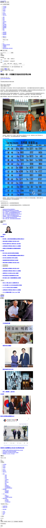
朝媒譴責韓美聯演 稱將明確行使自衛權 (10, 260)
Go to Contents (3, 0)
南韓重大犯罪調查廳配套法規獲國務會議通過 (12, 248)
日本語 (4, 467)
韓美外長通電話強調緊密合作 (7, 416)
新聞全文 (13, 58)
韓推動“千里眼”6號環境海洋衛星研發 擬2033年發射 (13, 450)
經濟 (3, 19)
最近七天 (15, 63)
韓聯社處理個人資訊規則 (8, 48)
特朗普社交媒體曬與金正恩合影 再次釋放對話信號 (12, 447)
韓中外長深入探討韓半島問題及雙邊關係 (11, 253)
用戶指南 (7, 500)
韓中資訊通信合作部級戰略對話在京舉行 (11, 275)
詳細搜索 (2, 55)
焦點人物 (4, 25)
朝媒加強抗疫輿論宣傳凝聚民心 (9, 209)
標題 (8, 58)
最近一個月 (10, 63)
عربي (4, 468)
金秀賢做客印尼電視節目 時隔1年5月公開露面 (12, 270)
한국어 (4, 465)
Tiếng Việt (4, 471)
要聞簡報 (4, 27)
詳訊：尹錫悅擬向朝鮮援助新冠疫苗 (10, 217)
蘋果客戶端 (5, 507)
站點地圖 (4, 509)
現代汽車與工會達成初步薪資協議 (9, 451)
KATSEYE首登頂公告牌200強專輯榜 (10, 287)
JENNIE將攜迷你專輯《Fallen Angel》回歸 (11, 292)
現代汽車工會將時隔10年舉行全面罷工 (10, 257)
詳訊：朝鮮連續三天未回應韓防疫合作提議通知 (12, 211)
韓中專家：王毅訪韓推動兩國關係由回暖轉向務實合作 (13, 238)
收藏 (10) (4, 36)
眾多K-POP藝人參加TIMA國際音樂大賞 (11, 282)
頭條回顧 (4, 32)
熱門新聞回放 (7, 486)
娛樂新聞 (4, 34)
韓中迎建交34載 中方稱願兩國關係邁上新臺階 (12, 277)
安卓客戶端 (5, 506)
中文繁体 (4, 464)
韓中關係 (4, 24)
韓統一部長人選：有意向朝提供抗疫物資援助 (12, 218)
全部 (5, 58)
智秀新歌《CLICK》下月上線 (8, 453)
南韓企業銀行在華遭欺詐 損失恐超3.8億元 (11, 241)
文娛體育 (4, 21)
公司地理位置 (7, 501)
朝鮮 (6, 480)
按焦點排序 (12, 61)
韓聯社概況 (5, 498)
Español (4, 469)
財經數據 (4, 26)
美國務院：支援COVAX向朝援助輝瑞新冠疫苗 (12, 216)
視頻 (3, 30)
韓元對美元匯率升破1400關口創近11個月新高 (12, 243)
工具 (3, 493)
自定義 (20, 63)
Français (4, 470)
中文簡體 (2, 462)
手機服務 (4, 45)
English (4, 466)
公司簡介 (4, 47)
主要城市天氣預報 (6, 44)
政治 (3, 18)
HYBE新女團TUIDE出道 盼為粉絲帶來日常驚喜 (12, 285)
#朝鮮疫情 (5, 224)
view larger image (6, 98)
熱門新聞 (4, 33)
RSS (3, 43)
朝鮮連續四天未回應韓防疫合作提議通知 (11, 210)
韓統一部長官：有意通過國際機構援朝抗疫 (11, 212)
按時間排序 (6, 61)
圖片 (3, 28)
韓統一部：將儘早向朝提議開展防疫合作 (11, 215)
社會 (3, 20)
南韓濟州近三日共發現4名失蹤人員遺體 (10, 273)
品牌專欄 (4, 489)
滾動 (3, 17)
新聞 (3, 473)
